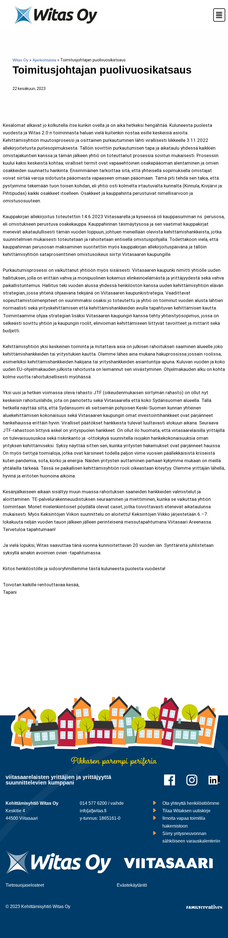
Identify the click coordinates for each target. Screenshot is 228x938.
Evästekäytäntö (132, 885)
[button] (216, 15)
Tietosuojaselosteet (25, 885)
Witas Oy (20, 60)
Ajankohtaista (44, 60)
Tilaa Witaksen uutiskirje (186, 810)
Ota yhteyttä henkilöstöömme (190, 803)
